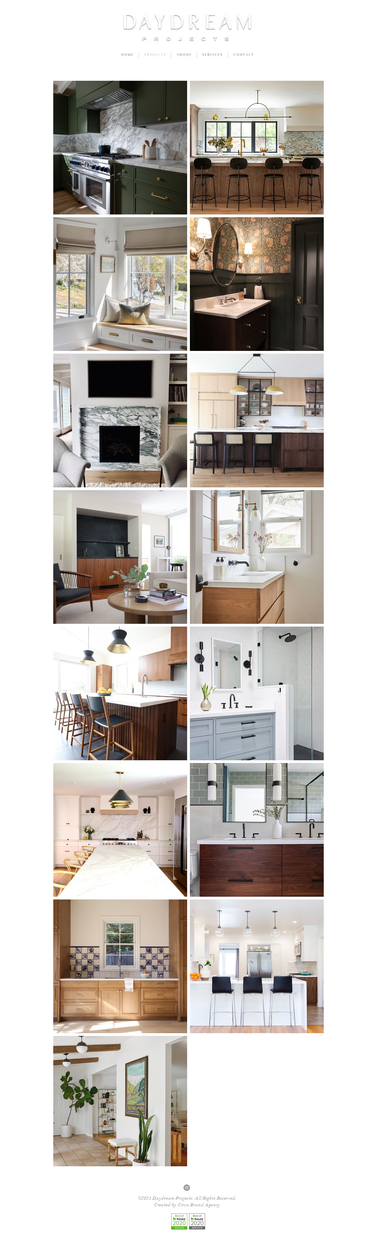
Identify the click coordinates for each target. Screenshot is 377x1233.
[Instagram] (187, 1187)
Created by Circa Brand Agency (187, 1205)
